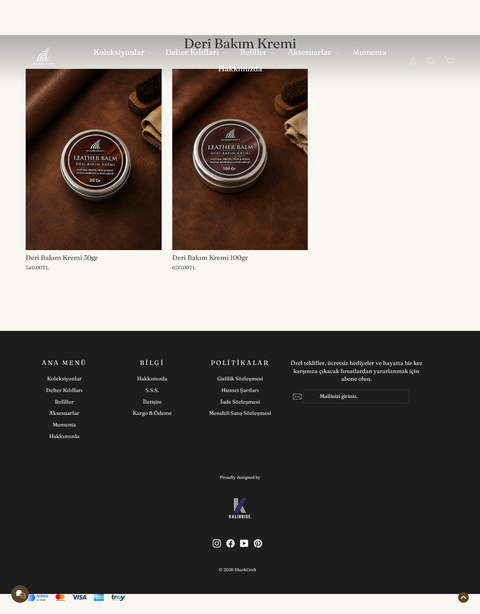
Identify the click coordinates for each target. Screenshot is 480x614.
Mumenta (369, 52)
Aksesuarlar (310, 52)
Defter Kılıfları (193, 52)
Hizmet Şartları (240, 390)
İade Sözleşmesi (240, 401)
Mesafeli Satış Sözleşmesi (240, 413)
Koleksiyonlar (119, 52)
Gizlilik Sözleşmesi (240, 378)
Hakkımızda (240, 68)
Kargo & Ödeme (152, 413)
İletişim (152, 401)
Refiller (254, 52)
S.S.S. (152, 390)
